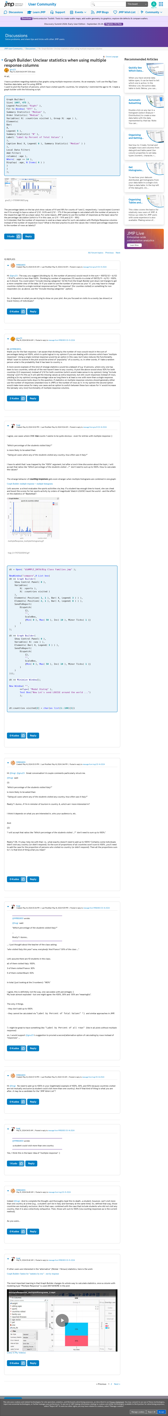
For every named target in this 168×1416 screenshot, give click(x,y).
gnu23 (13, 69)
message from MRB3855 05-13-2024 (62, 340)
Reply (28, 236)
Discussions (16, 12)
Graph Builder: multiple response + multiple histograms (30, 484)
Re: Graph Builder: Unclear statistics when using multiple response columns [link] (70, 49)
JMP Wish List (127, 12)
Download (26, 18)
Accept (161, 1412)
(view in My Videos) (16, 1352)
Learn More (134, 245)
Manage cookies (138, 1412)
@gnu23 (13, 275)
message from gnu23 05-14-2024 (95, 427)
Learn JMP (39, 12)
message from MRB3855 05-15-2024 (62, 1260)
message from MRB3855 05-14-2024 (96, 908)
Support (60, 12)
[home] (13, 4)
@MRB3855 (15, 349)
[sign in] (154, 4)
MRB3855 (20, 265)
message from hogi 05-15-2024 (60, 1192)
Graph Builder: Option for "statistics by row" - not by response (33, 1274)
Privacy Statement (116, 1402)
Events (79, 12)
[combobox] (108, 4)
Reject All (151, 1412)
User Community (42, 4)
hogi (18, 425)
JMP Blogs (102, 12)
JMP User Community (13, 49)
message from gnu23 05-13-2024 (94, 267)
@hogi (13, 773)
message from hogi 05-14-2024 (94, 764)
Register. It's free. (113, 24)
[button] (2, 60)
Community (152, 12)
